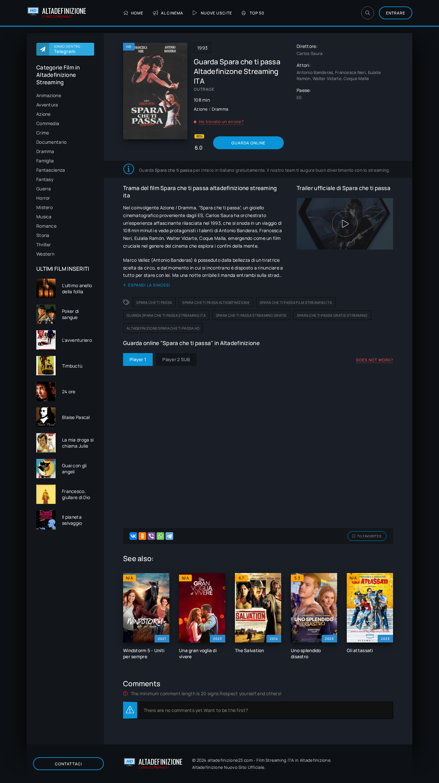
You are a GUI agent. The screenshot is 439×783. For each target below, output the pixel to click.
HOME (137, 13)
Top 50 (257, 13)
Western (45, 254)
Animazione (48, 95)
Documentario (51, 142)
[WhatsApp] (160, 536)
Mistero (44, 207)
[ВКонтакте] (133, 536)
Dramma (45, 151)
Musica (44, 217)
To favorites (369, 536)
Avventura (47, 105)
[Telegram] (169, 536)
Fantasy (44, 179)
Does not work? (374, 360)
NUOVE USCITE (216, 13)
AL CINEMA (172, 13)
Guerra (43, 189)
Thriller (43, 244)
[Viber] (151, 536)
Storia (42, 235)
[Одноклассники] (142, 536)
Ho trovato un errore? (221, 121)
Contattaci (68, 764)
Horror (43, 198)
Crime (42, 133)
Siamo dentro (67, 49)
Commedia (47, 123)
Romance (46, 226)
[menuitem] (65, 95)
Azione (43, 114)
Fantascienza (50, 170)
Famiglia (45, 161)
